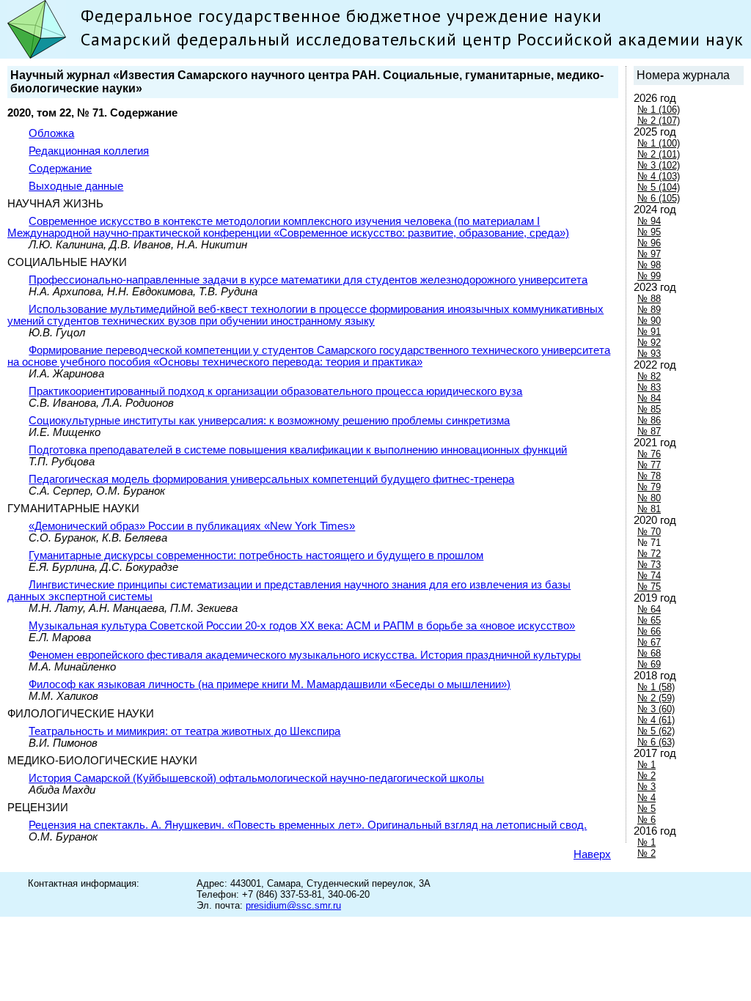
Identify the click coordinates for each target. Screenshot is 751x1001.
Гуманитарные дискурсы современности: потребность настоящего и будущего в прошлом (256, 555)
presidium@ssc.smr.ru (293, 905)
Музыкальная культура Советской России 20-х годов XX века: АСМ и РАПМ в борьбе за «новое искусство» (302, 626)
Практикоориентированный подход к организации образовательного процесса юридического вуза (275, 391)
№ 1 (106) (658, 109)
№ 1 (646, 764)
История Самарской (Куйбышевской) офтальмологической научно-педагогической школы (256, 778)
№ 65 (649, 620)
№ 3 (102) (658, 165)
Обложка (51, 133)
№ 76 (649, 453)
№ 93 (649, 353)
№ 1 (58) (656, 687)
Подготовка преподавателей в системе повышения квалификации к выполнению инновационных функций (298, 450)
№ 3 (646, 786)
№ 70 (649, 531)
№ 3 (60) (656, 708)
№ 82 (649, 376)
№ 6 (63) (656, 741)
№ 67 (649, 642)
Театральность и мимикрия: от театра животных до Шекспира (184, 731)
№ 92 (649, 342)
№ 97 (649, 253)
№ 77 (649, 464)
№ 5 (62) (656, 730)
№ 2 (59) (656, 697)
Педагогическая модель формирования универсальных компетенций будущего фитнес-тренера (271, 479)
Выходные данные (76, 186)
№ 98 (649, 264)
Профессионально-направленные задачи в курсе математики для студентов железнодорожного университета (308, 280)
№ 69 (649, 664)
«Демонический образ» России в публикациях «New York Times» (192, 526)
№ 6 (646, 819)
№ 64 (649, 609)
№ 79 (649, 486)
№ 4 (646, 797)
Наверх (592, 854)
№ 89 (649, 309)
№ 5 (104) (658, 187)
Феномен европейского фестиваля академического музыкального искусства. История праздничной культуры (305, 655)
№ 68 (649, 653)
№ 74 (649, 575)
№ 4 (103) (658, 176)
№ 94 (649, 220)
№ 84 (649, 398)
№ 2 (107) (658, 120)
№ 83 (649, 387)
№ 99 (649, 275)
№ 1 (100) (658, 143)
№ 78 (649, 475)
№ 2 (646, 775)
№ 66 (649, 631)
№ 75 (649, 586)
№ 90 (649, 320)
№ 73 (649, 564)
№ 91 (649, 331)
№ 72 (649, 553)
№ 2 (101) (658, 154)
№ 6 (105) (658, 198)
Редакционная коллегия (89, 151)
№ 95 (649, 231)
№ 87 (649, 431)
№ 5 (646, 808)
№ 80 (649, 497)
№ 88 (649, 298)
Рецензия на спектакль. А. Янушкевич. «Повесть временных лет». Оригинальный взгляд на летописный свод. (308, 825)
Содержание (60, 168)
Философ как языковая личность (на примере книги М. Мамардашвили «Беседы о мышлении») (269, 684)
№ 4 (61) (656, 719)
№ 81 (649, 508)
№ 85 (649, 409)
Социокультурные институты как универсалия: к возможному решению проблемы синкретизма (269, 420)
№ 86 (649, 420)
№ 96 (649, 242)
